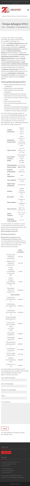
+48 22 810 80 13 (7, 472)
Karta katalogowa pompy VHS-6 (10, 231)
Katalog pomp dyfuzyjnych (9, 234)
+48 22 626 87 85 (9, 470)
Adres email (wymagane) (7, 383)
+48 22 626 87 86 (7, 468)
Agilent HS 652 (21, 167)
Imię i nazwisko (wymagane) (8, 377)
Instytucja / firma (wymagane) (8, 390)
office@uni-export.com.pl (15, 475)
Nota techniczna (11, 238)
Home (3, 27)
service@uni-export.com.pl (17, 477)
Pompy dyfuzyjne (10, 27)
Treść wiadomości (5, 402)
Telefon (3, 396)
